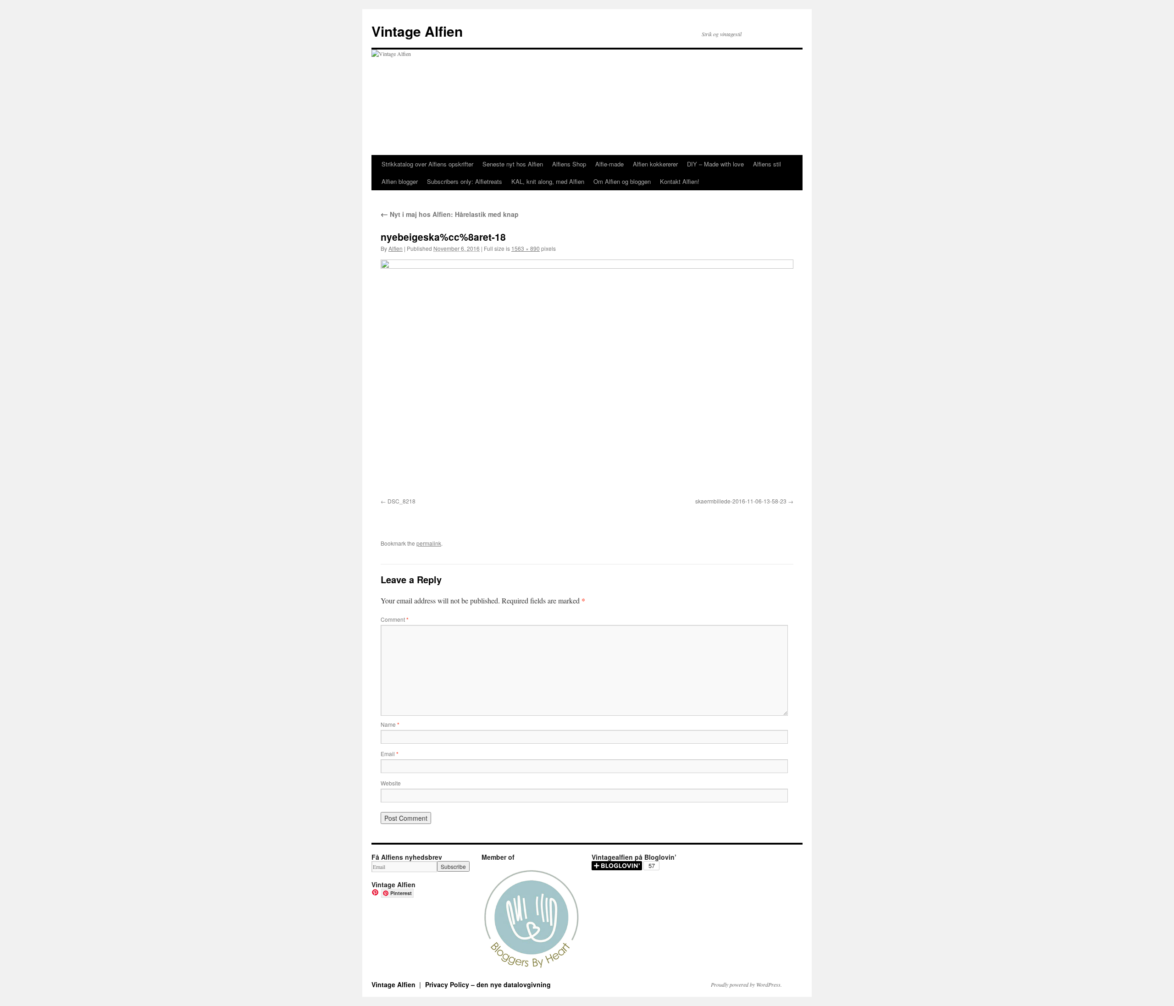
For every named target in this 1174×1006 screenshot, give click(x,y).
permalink (428, 543)
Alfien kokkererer (655, 164)
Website (391, 783)
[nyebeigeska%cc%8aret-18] (587, 377)
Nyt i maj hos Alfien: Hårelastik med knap (450, 214)
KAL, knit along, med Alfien (547, 181)
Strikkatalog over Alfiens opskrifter (427, 164)
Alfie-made (609, 164)
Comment (395, 619)
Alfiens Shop (569, 164)
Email (390, 753)
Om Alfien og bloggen (622, 181)
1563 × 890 (525, 248)
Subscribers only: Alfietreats (464, 181)
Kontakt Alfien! (679, 181)
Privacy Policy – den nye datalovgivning (488, 984)
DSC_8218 (401, 501)
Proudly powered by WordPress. (746, 984)
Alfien (395, 248)
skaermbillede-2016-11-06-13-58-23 (740, 501)
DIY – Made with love (715, 164)
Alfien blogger (400, 181)
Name (390, 724)
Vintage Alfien (417, 31)
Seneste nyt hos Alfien (512, 164)
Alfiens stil (767, 164)
